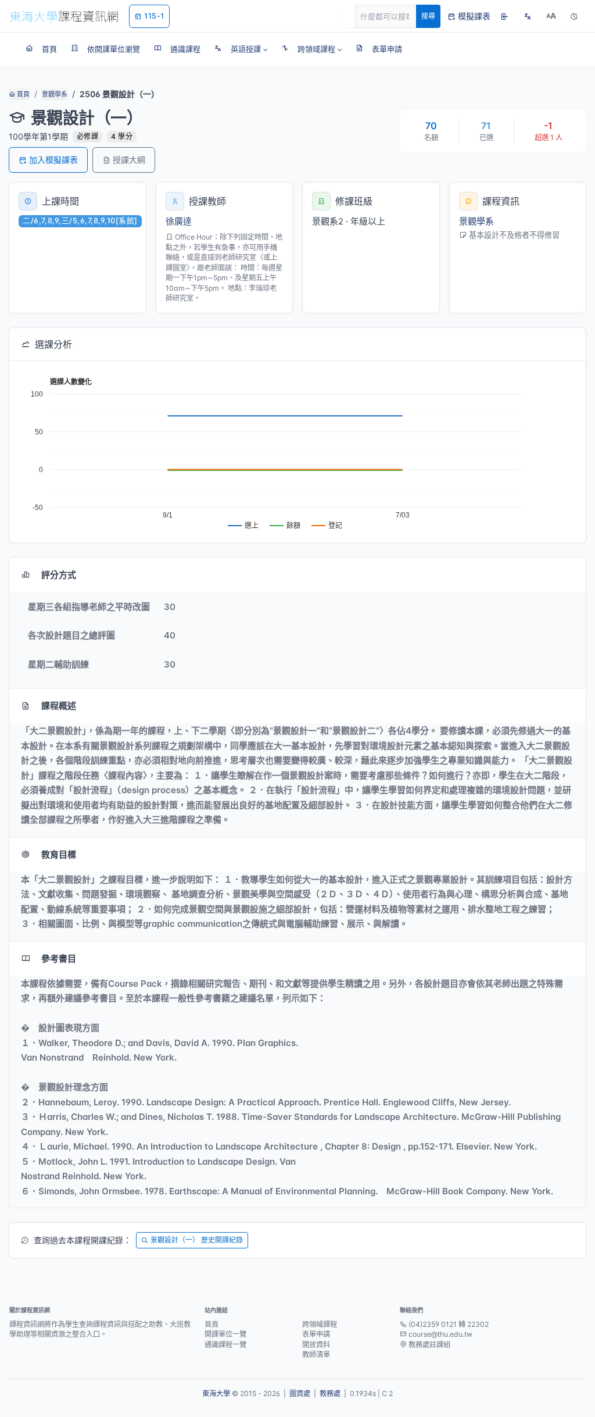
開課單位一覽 (225, 1334)
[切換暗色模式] (574, 16)
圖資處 (299, 1393)
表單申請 (316, 1334)
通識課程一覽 (225, 1344)
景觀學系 (54, 94)
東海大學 (216, 1393)
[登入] (504, 16)
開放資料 (316, 1344)
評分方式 (58, 574)
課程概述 (58, 705)
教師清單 (316, 1354)
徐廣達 (179, 221)
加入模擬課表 (53, 160)
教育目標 (58, 854)
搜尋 (428, 16)
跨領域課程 (319, 1324)
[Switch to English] (527, 16)
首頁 (22, 94)
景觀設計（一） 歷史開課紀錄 (196, 1240)
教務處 (330, 1393)
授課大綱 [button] (129, 160)
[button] (240, 48)
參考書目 (58, 958)
